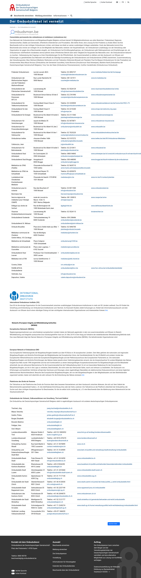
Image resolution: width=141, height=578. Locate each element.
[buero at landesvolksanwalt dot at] (57, 440)
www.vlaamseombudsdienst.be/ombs (105, 89)
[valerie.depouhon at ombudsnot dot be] (73, 277)
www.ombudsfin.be (98, 127)
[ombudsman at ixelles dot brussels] (72, 141)
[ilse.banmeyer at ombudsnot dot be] (72, 194)
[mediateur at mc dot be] (67, 177)
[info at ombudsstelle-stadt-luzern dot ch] (59, 472)
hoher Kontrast (106, 2)
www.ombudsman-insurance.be (102, 121)
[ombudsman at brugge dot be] (70, 162)
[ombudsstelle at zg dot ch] (54, 478)
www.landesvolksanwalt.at (87, 438)
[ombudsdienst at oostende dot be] (71, 220)
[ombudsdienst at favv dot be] (69, 268)
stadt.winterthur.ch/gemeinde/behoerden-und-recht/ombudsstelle (101, 499)
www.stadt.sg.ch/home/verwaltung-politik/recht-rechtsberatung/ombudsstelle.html (107, 505)
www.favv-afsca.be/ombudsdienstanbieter (106, 268)
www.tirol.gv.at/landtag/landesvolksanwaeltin (94, 432)
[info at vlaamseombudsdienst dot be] (72, 91)
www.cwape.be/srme (98, 197)
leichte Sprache (90, 2)
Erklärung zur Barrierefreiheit (104, 569)
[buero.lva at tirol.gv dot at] (54, 435)
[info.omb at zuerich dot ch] (54, 484)
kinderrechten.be (97, 212)
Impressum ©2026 (101, 572)
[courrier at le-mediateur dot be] (70, 80)
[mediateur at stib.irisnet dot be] (70, 259)
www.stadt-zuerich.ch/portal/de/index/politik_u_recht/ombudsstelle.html (103, 482)
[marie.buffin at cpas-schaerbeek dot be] (73, 174)
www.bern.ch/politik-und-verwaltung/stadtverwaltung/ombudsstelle (101, 450)
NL (128, 2)
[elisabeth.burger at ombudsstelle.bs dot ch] (60, 418)
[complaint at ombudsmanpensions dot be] (74, 97)
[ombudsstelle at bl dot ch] (54, 422)
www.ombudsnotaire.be (99, 188)
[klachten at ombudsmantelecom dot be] (73, 105)
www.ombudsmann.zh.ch (86, 494)
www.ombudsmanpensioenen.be (103, 95)
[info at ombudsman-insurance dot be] (72, 123)
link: (106, 310)
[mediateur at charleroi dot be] (69, 233)
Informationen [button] (60, 16)
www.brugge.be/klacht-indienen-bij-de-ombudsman (109, 160)
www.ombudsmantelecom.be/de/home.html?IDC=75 (110, 103)
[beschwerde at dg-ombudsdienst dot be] (23, 558)
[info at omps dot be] (66, 111)
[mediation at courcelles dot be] (70, 247)
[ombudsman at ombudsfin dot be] (71, 126)
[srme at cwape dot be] (67, 200)
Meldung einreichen (43, 16)
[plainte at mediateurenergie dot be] (71, 117)
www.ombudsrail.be (98, 148)
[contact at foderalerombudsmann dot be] (74, 74)
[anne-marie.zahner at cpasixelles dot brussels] (75, 168)
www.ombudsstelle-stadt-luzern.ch (89, 470)
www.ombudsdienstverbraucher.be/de (105, 133)
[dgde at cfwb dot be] (66, 206)
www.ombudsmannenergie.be (102, 115)
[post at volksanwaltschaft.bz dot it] (58, 514)
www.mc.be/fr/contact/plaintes (102, 177)
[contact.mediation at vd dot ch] (56, 446)
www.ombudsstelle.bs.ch (86, 458)
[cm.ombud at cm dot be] (68, 264)
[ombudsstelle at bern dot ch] (55, 429)
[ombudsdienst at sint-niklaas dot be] (72, 223)
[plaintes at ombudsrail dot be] (69, 150)
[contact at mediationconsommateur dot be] (74, 135)
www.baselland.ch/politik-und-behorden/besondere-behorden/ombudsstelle (104, 464)
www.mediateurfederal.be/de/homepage (106, 72)
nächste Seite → (114, 524)
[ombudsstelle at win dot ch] (55, 502)
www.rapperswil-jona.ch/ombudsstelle (91, 488)
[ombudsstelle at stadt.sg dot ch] (56, 508)
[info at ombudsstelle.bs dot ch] (56, 461)
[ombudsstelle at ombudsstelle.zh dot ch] (59, 496)
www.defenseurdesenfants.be (102, 206)
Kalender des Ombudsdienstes (64, 566)
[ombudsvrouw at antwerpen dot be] (71, 156)
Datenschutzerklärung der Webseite (107, 567)
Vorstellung (57, 558)
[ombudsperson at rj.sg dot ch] (56, 490)
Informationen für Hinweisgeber (64, 562)
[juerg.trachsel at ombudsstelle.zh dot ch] (59, 408)
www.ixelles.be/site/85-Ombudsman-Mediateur (108, 138)
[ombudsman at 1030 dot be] (69, 241)
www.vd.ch (81, 444)
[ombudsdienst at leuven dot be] (70, 253)
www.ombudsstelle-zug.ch (86, 476)
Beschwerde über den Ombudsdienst (66, 570)
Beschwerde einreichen (24, 16)
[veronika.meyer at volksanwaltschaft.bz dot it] (61, 412)
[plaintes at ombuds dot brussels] (71, 229)
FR (123, 2)
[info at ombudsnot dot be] (68, 190)
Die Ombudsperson (60, 554)
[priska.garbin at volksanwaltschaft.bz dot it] (61, 415)
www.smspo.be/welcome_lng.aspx (103, 109)
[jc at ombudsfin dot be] (67, 144)
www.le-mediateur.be (98, 78)
